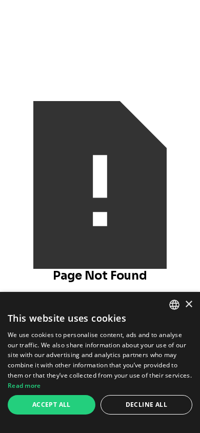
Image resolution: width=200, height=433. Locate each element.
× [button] (188, 304)
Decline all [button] (146, 404)
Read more (24, 385)
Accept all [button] (51, 404)
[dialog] (100, 362)
